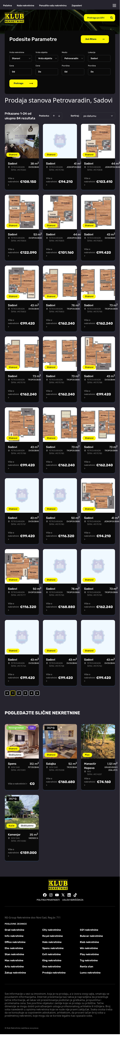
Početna (7, 5)
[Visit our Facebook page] (45, 895)
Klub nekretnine (89, 942)
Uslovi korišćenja (72, 900)
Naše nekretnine (25, 5)
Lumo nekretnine (90, 972)
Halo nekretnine (51, 942)
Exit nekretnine (51, 954)
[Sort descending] (59, 116)
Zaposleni (77, 5)
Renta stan (86, 966)
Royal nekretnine (52, 935)
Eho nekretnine (14, 948)
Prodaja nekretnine (54, 972)
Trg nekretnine (89, 960)
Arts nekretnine (14, 966)
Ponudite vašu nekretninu (53, 5)
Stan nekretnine (14, 954)
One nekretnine (51, 966)
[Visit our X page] (63, 895)
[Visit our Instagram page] (51, 895)
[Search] (111, 17)
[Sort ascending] (53, 116)
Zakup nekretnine (15, 972)
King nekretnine (51, 960)
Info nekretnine (14, 935)
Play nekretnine (89, 954)
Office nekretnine (15, 942)
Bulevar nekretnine (91, 935)
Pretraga (18, 83)
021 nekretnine (89, 929)
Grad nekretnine (14, 929)
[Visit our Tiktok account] (75, 895)
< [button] (7, 693)
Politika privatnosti (48, 900)
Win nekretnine (89, 948)
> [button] (37, 693)
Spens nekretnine (53, 948)
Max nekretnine (14, 960)
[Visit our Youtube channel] (57, 895)
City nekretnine (51, 929)
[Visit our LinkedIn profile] (69, 895)
